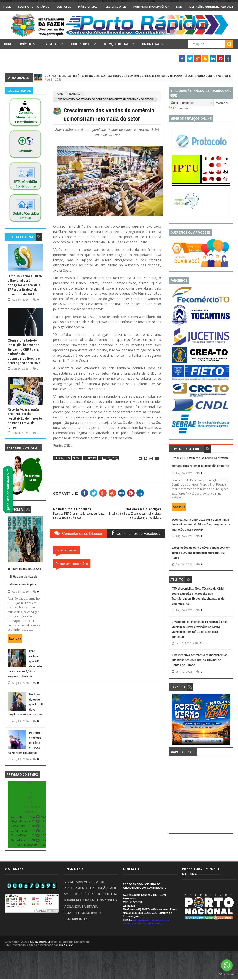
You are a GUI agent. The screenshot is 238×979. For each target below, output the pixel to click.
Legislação (12, 63)
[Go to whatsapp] (227, 965)
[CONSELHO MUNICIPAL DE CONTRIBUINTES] (25, 126)
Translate (182, 108)
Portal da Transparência (151, 6)
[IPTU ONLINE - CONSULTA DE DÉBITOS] (186, 182)
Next (227, 721)
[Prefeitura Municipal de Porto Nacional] (148, 34)
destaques (62, 458)
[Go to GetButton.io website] (226, 974)
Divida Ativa (150, 44)
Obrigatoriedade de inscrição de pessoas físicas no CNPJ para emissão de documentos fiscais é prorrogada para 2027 (24, 351)
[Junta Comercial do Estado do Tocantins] (201, 344)
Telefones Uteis (115, 6)
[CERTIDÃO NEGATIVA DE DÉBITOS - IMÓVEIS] (25, 222)
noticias (74, 93)
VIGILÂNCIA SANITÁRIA (81, 906)
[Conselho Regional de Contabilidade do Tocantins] (201, 395)
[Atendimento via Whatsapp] (25, 495)
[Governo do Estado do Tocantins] (201, 324)
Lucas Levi (66, 945)
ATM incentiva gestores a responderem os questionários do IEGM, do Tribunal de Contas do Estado (200, 660)
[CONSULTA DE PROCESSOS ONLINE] (201, 152)
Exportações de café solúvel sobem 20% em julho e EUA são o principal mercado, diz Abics (201, 552)
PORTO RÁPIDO (39, 941)
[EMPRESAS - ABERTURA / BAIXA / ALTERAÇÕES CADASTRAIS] (201, 213)
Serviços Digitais (116, 44)
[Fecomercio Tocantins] (201, 302)
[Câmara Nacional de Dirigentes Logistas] (201, 411)
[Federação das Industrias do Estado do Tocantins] (201, 380)
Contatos (63, 6)
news (76, 458)
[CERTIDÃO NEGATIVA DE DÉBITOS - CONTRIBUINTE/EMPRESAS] (25, 190)
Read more (15, 638)
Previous (174, 721)
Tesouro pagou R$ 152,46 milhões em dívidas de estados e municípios (24, 576)
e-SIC (179, 6)
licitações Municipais (204, 6)
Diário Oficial (87, 6)
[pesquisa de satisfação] (201, 266)
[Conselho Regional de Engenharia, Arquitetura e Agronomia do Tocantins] (201, 362)
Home (7, 6)
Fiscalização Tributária (190, 53)
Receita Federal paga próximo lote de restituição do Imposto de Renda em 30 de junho (25, 418)
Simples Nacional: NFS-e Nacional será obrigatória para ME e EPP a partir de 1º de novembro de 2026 (25, 285)
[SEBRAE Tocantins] (201, 433)
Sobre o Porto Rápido (34, 6)
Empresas (51, 44)
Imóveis (25, 44)
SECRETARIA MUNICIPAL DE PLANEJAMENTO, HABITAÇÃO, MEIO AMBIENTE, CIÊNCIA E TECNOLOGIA (90, 888)
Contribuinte (81, 44)
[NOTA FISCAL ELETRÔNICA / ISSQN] (215, 182)
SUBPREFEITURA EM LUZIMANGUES (90, 900)
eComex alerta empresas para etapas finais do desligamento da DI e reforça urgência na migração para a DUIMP (201, 524)
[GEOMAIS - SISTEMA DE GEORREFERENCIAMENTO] (25, 158)
